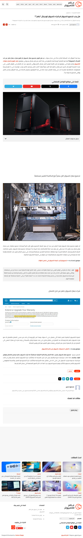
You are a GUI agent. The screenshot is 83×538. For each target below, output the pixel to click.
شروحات (79, 474)
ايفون (26, 4)
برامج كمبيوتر (59, 4)
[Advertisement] (41, 43)
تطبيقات (79, 493)
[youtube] (32, 86)
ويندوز (54, 4)
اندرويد (30, 4)
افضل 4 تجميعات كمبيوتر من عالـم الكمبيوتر (55, 349)
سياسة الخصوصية (37, 519)
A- (4, 25)
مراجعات (22, 4)
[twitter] (50, 86)
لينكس (37, 4)
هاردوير (18, 4)
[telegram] (13, 86)
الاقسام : (79, 518)
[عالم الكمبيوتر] (72, 4)
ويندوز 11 (50, 4)
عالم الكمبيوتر (64, 535)
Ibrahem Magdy (19, 535)
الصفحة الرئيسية (76, 13)
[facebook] (68, 86)
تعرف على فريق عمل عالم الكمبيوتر (36, 510)
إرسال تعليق (74, 410)
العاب (33, 4)
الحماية (41, 4)
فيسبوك (45, 4)
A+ (6, 25)
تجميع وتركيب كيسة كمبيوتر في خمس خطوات (52, 260)
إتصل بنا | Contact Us (37, 515)
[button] (71, 378)
